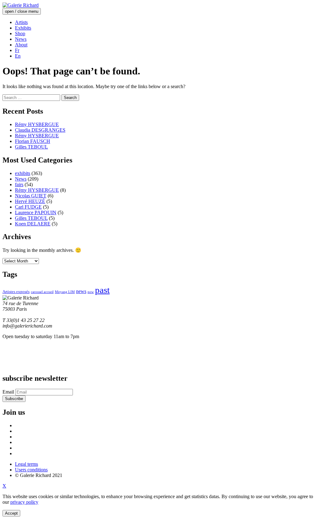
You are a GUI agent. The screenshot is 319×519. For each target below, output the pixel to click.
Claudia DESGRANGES (40, 130)
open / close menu (21, 11)
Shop (20, 33)
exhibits (22, 173)
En (18, 56)
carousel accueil (42, 292)
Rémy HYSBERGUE (37, 124)
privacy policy (24, 502)
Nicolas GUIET (30, 195)
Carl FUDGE (28, 207)
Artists (21, 22)
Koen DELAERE (32, 223)
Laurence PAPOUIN (35, 212)
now (91, 292)
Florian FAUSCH (32, 141)
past (102, 290)
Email (8, 391)
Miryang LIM (65, 292)
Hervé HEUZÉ (30, 201)
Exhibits (23, 28)
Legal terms (26, 464)
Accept (11, 513)
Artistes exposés (16, 291)
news (81, 291)
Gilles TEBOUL (31, 146)
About (21, 44)
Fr (17, 50)
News (20, 39)
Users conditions (31, 469)
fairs (19, 184)
